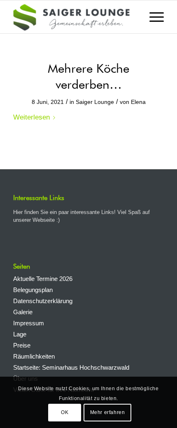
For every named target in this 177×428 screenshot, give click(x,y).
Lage (19, 334)
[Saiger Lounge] (73, 16)
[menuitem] (152, 16)
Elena (138, 102)
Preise (21, 345)
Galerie (23, 311)
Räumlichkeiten (34, 356)
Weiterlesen (31, 117)
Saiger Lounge (95, 102)
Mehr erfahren (107, 412)
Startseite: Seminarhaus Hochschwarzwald (71, 367)
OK (64, 412)
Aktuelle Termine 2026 (42, 278)
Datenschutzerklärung (42, 300)
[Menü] (152, 16)
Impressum (28, 323)
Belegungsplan (33, 289)
